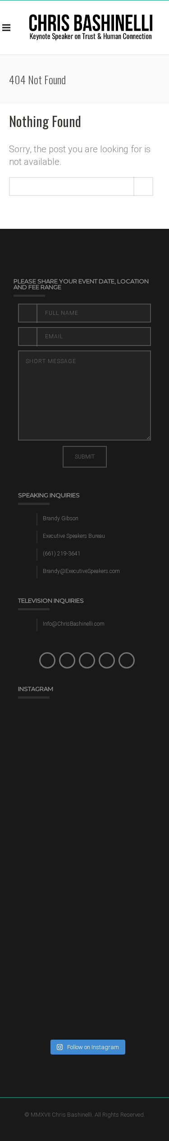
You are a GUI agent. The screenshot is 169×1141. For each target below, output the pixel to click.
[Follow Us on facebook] (47, 660)
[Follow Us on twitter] (67, 660)
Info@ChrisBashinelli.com (74, 624)
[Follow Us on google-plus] (107, 660)
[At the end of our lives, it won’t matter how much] (86, 830)
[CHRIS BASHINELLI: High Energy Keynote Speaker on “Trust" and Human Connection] (90, 27)
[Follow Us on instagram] (87, 660)
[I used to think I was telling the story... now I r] (86, 993)
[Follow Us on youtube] (127, 660)
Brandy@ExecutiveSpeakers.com (81, 571)
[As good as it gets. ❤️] (86, 911)
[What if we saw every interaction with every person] (86, 749)
